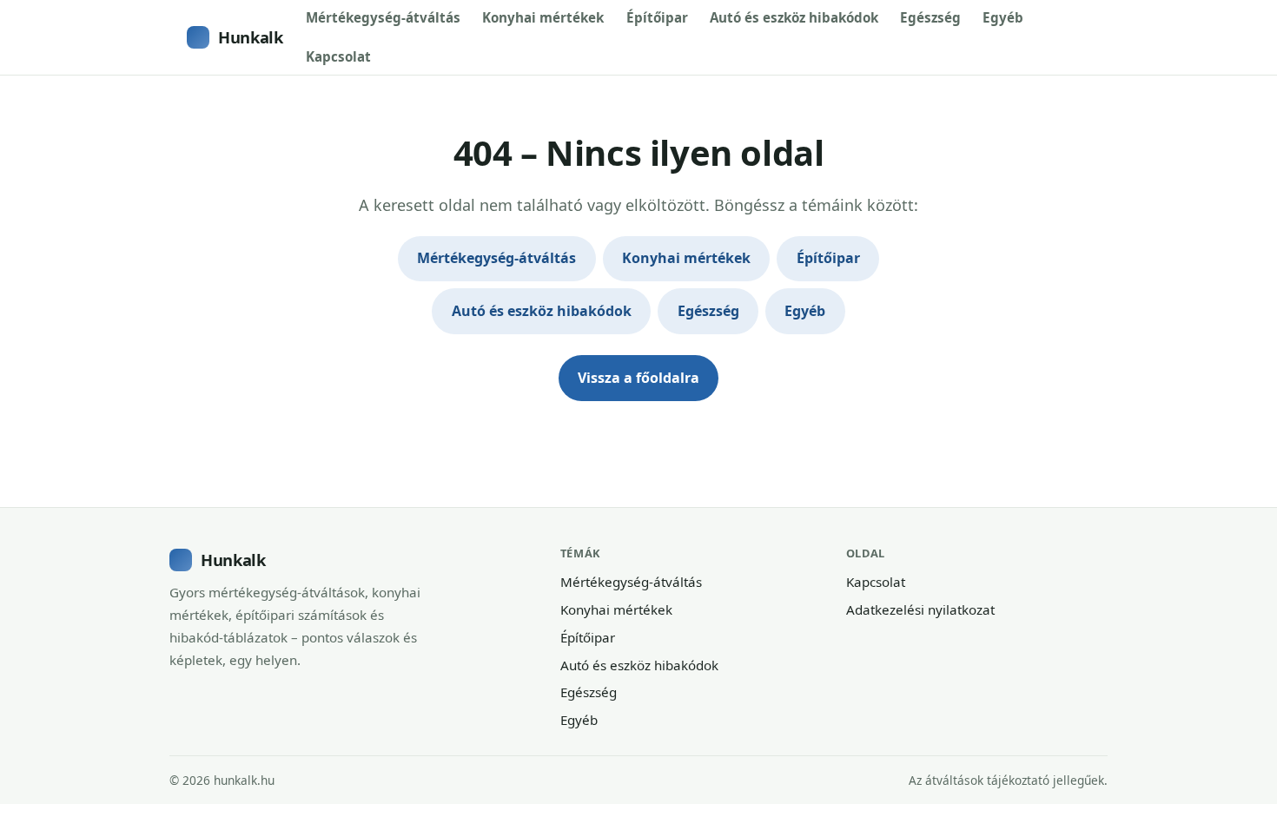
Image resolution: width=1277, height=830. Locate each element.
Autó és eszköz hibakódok (794, 17)
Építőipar (657, 17)
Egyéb (1003, 17)
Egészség (930, 17)
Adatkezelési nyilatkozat (920, 609)
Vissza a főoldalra (638, 377)
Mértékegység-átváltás (383, 17)
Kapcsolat (338, 56)
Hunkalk (250, 37)
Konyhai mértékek (543, 17)
